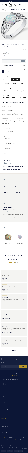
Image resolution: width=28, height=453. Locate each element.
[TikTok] (11, 384)
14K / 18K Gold (4, 432)
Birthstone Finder (4, 390)
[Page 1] (13, 350)
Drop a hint (6, 83)
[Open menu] (2, 5)
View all (24, 65)
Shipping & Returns (5, 407)
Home (3, 9)
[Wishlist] (20, 5)
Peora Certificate (4, 426)
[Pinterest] (5, 384)
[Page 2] (14, 350)
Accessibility (24, 448)
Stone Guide (3, 392)
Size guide (24, 69)
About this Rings (6, 97)
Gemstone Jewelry (7, 10)
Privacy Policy (3, 448)
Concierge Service (4, 402)
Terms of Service (11, 448)
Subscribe (23, 366)
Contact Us (3, 413)
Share (14, 83)
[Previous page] (9, 350)
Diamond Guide (4, 400)
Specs (13, 97)
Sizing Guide (3, 396)
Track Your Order (4, 409)
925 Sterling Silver (5, 430)
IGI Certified (3, 428)
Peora (14, 373)
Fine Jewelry (14, 375)
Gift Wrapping (4, 415)
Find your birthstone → (18, 1)
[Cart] (25, 5)
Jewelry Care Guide (5, 398)
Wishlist (23, 83)
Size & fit (19, 97)
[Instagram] (2, 384)
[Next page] (18, 350)
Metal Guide (3, 394)
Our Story (3, 421)
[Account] (22, 5)
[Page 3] (15, 350)
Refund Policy (17, 448)
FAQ (2, 411)
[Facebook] (8, 384)
